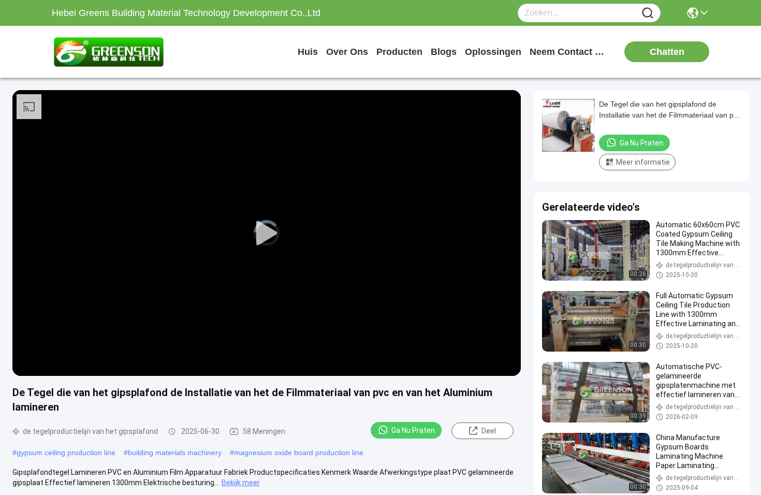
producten (399, 52)
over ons (347, 52)
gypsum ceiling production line (66, 452)
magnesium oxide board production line (298, 452)
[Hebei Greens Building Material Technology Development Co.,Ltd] (109, 51)
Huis (308, 52)
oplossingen (493, 52)
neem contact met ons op (568, 52)
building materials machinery (175, 452)
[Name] (647, 13)
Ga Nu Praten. (413, 430)
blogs (444, 52)
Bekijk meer (241, 482)
